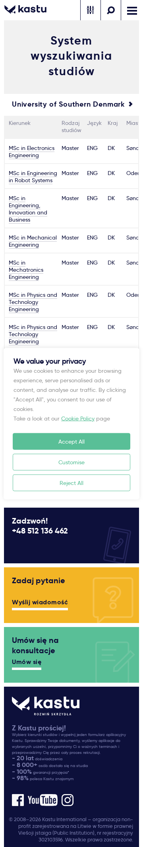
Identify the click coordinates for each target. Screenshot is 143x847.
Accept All (71, 441)
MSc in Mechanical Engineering (33, 241)
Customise (71, 461)
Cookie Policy (78, 418)
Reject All (71, 482)
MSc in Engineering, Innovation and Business (28, 209)
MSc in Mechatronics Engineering (26, 269)
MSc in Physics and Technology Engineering (33, 302)
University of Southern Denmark (68, 104)
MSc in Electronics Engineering (31, 151)
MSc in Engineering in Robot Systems (33, 176)
